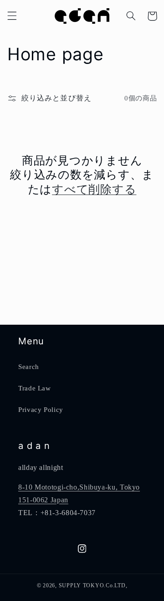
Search (28, 366)
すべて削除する (94, 189)
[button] (11, 15)
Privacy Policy (40, 409)
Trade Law (34, 388)
